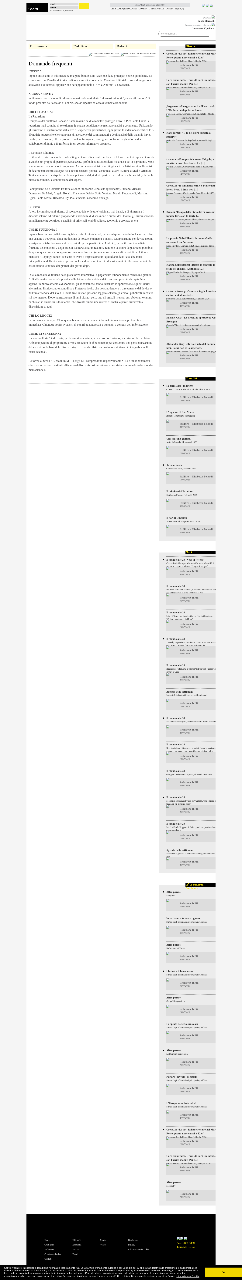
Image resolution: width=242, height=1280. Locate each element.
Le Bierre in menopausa (177, 1053)
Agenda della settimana (179, 692)
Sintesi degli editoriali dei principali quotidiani (186, 921)
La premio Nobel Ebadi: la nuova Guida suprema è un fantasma (189, 240)
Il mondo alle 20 (175, 586)
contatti (171, 8)
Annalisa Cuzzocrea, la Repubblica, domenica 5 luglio (190, 219)
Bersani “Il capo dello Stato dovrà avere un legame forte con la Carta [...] (190, 214)
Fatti (189, 552)
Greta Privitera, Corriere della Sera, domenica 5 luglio (190, 245)
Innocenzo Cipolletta (203, 28)
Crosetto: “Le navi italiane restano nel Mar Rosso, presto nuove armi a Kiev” (191, 55)
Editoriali (76, 1239)
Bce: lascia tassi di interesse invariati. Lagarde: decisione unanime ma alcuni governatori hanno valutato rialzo (191, 749)
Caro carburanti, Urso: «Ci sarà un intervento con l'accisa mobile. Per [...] (192, 82)
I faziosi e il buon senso (179, 971)
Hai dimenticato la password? (61, 10)
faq (180, 8)
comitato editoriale (151, 8)
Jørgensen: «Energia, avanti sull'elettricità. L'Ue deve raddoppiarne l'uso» (190, 108)
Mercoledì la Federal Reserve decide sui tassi (186, 695)
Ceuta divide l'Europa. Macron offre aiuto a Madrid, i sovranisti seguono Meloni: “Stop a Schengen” (190, 565)
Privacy (131, 1244)
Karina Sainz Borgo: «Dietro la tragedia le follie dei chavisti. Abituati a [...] (190, 267)
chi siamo (117, 8)
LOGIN (33, 9)
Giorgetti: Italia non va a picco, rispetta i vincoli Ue (189, 774)
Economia (38, 46)
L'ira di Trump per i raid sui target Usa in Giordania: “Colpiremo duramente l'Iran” (189, 617)
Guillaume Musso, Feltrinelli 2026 (181, 494)
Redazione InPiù (189, 65)
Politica (80, 46)
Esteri (122, 46)
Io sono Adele (174, 465)
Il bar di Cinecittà (176, 518)
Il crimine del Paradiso (179, 491)
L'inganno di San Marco (180, 412)
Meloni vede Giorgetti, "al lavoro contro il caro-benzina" (191, 721)
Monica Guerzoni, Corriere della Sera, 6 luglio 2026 (189, 166)
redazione (130, 8)
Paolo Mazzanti (206, 20)
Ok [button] (223, 1272)
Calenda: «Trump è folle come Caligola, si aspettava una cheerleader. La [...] (190, 161)
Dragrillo (170, 895)
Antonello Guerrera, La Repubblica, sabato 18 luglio (189, 140)
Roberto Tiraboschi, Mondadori (180, 415)
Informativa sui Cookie (138, 1249)
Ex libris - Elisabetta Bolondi (196, 397)
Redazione (49, 1249)
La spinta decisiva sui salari (182, 1024)
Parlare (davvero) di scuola (181, 1077)
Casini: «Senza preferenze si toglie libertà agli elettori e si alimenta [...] (192, 293)
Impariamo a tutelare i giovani (183, 918)
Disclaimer (133, 1239)
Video (103, 1244)
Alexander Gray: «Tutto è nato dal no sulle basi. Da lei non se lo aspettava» (190, 346)
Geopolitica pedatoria (175, 1000)
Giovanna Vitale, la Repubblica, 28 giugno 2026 (187, 298)
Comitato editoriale (52, 1253)
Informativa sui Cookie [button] (187, 1276)
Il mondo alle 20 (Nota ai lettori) (185, 560)
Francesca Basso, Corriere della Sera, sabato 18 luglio (190, 113)
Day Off (191, 378)
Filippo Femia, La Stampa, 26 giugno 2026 (185, 272)
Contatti (47, 1258)
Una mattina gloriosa (178, 438)
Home (47, 1239)
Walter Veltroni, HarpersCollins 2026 (183, 521)
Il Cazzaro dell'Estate (175, 948)
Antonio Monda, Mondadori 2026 (181, 442)
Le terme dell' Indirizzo (179, 386)
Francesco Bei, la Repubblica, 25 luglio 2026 (186, 60)
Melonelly (170, 1185)
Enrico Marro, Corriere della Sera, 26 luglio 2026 (188, 87)
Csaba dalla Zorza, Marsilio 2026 (181, 468)
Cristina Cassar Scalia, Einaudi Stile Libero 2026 (188, 389)
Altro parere (173, 892)
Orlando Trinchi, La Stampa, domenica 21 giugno (188, 324)
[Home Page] (51, 27)
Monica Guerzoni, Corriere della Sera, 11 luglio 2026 (190, 192)
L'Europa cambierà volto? (181, 1103)
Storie (190, 46)
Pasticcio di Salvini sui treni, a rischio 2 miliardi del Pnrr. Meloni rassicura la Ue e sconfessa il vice (191, 591)
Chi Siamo (49, 1244)
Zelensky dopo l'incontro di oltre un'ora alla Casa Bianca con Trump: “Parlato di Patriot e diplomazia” (191, 644)
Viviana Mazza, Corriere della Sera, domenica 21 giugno (191, 351)
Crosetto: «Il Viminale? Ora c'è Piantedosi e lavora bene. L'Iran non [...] (191, 187)
